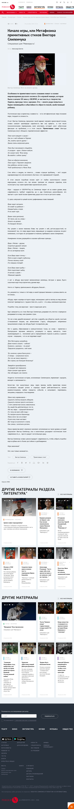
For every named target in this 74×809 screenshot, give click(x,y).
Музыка (59, 7)
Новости (22, 12)
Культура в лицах (7, 761)
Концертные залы (6, 772)
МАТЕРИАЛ (63, 23)
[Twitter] (60, 2)
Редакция (30, 768)
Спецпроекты (32, 12)
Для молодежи (22, 745)
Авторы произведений (34, 774)
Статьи (19, 17)
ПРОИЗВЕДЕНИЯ (9, 519)
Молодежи (43, 12)
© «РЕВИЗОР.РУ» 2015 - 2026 (29, 800)
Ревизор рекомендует (64, 12)
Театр (21, 7)
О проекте (21, 2)
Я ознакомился (9, 720)
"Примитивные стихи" (51, 128)
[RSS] (64, 2)
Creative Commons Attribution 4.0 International (49, 792)
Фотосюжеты (6, 748)
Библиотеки (4, 774)
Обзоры (4, 753)
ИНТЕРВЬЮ (44, 513)
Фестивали (35, 748)
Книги (21, 766)
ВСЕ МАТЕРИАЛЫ (66, 494)
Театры (3, 768)
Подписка (29, 2)
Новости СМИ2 (6, 482)
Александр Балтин (17, 49)
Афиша (52, 12)
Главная (4, 17)
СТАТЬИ (57, 23)
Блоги (3, 758)
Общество (68, 729)
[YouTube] (67, 2)
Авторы (29, 771)
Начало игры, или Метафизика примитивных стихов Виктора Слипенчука (44, 17)
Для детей (21, 742)
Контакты (30, 779)
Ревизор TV (5, 750)
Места (3, 766)
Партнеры (30, 776)
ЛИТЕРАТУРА (49, 23)
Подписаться (49, 716)
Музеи (50, 7)
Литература (39, 7)
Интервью (5, 745)
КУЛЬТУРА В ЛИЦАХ (62, 563)
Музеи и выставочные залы (8, 770)
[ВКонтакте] (57, 2)
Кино (29, 7)
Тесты (3, 756)
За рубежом (35, 750)
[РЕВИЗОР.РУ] (8, 7)
